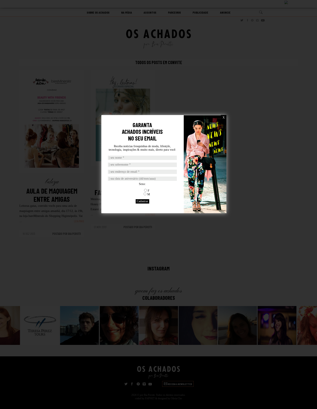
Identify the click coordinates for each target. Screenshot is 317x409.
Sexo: (142, 184)
